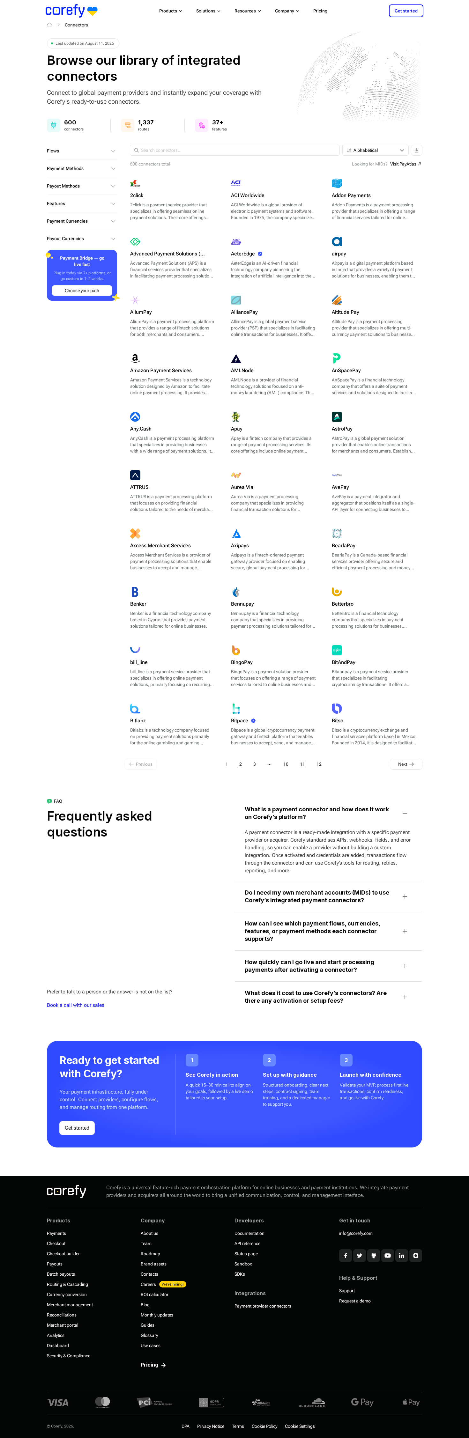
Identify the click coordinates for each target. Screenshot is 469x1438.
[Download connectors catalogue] (416, 150)
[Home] (49, 24)
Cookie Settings (300, 1426)
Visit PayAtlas (403, 163)
